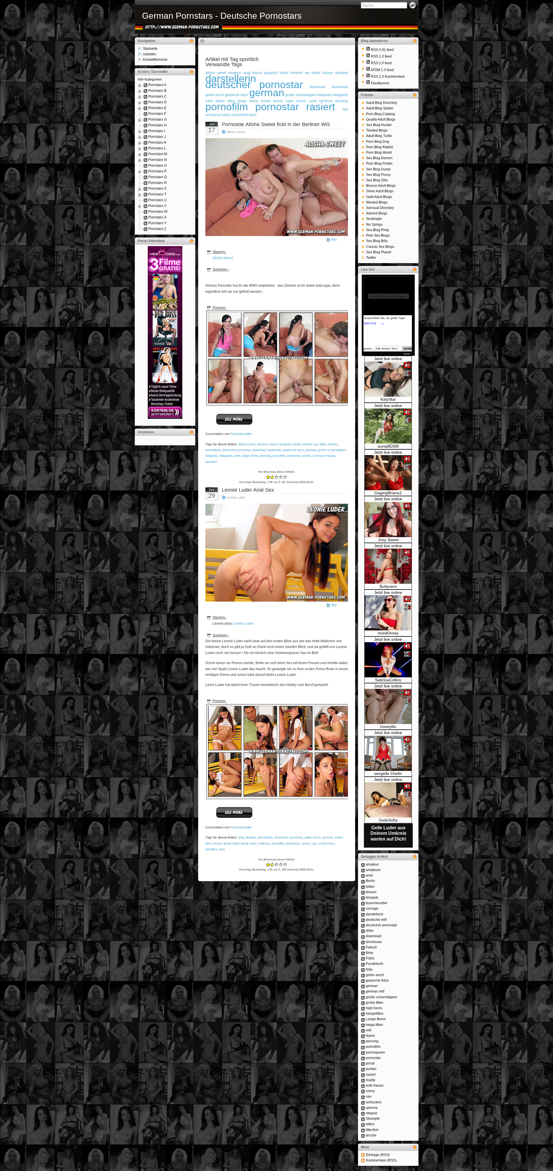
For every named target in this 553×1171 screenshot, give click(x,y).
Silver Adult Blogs (379, 191)
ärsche (371, 1135)
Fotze (370, 958)
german (266, 92)
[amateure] (363, 870)
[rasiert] (363, 1075)
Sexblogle (374, 219)
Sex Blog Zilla (377, 180)
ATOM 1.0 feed (382, 70)
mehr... (408, 354)
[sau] (363, 1096)
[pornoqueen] (363, 1052)
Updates (149, 54)
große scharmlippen (301, 95)
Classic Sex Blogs (380, 247)
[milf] (363, 1030)
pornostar (277, 107)
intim (237, 455)
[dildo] (363, 931)
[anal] (363, 875)
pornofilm (226, 107)
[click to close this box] (191, 41)
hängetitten (374, 1014)
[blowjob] (363, 898)
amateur (262, 444)
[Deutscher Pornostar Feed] (368, 83)
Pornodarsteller (241, 434)
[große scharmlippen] (363, 997)
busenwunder (376, 903)
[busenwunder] (363, 903)
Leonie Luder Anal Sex (248, 490)
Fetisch (371, 947)
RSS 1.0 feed (381, 56)
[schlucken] (363, 1102)
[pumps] (363, 1069)
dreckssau (374, 942)
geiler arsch (214, 95)
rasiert (320, 107)
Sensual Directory (380, 208)
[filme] (363, 953)
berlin (284, 73)
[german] (363, 986)
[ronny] (363, 1091)
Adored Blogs (376, 213)
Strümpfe (373, 1119)
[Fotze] (363, 958)
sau (345, 109)
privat (370, 1063)
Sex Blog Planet (378, 252)
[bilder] (363, 887)
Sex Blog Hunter (379, 125)
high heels (374, 1008)
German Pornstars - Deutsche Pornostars (222, 15)
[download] (363, 936)
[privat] (363, 1063)
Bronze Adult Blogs (381, 186)
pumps (371, 1069)
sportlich (211, 461)
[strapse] (363, 1113)
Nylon (370, 1036)
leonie (218, 843)
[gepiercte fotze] (363, 980)
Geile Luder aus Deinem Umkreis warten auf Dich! (388, 833)
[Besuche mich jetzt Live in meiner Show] (388, 395)
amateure (373, 870)
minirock (264, 843)
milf (368, 1030)
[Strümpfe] (363, 1119)
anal (241, 837)
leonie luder (231, 843)
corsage (372, 908)
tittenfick (372, 1130)
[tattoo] (363, 1124)
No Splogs (374, 225)
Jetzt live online (388, 358)
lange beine (248, 101)
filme (369, 953)
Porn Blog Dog (377, 142)
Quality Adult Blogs (380, 119)
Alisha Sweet (236, 132)
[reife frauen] (363, 1085)
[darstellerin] (363, 914)
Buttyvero (388, 586)
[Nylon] (363, 1036)
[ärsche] (363, 1135)
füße (369, 969)
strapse (371, 1113)
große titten (374, 1003)
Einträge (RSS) (378, 1155)
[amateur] (363, 864)
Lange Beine (376, 1019)
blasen (328, 73)
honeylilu (388, 726)
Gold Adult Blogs (379, 197)
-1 (270, 477)
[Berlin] (363, 881)
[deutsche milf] (363, 920)
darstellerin (213, 450)
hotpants (324, 95)
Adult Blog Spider (379, 108)
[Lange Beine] (363, 1019)
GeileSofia (388, 820)
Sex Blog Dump (378, 169)
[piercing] (363, 1041)
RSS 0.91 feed (382, 50)
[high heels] (363, 1008)
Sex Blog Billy (377, 241)
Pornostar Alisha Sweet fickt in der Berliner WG (276, 124)
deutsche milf (376, 920)
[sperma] (363, 1108)
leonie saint (248, 843)
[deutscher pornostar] (363, 925)
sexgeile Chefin (388, 773)
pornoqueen (375, 1052)
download (317, 87)
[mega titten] (363, 1025)
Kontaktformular (155, 60)
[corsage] (363, 908)
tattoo (370, 1124)
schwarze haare (217, 115)
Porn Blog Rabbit (379, 147)
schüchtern (240, 115)
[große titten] (363, 1003)
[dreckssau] (363, 942)
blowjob (342, 73)
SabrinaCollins (388, 680)
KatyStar (388, 399)
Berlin (370, 881)
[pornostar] (363, 1058)
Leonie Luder (236, 497)
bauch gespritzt (264, 73)
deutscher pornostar (254, 84)
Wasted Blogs (377, 202)
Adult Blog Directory (381, 103)
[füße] (363, 969)
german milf (375, 991)
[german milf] (363, 991)
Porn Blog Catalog (380, 114)
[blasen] (363, 892)
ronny (370, 1091)
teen (252, 115)
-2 (268, 477)
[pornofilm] (363, 1047)
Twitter (371, 258)
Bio (334, 239)
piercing (341, 101)
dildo (370, 931)
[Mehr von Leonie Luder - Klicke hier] (234, 817)
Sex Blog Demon (379, 158)
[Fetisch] (363, 947)
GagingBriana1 (388, 493)
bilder (316, 73)
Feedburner (380, 83)
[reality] (363, 1080)
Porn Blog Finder (379, 163)
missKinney (388, 633)
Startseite (150, 49)
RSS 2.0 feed (381, 63)
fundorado (340, 87)
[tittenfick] (363, 1130)
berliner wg (300, 73)
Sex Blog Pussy (378, 175)
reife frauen (375, 1085)
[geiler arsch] (363, 975)
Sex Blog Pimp (377, 230)
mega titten (374, 1025)
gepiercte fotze (236, 95)
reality (370, 1080)
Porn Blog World (379, 153)
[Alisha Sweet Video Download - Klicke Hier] (234, 424)
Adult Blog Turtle (379, 136)
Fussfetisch (374, 964)
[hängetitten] (363, 1014)
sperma (372, 1108)
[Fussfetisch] (363, 964)
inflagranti (340, 95)
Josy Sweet (388, 539)
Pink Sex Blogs (378, 235)
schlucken (374, 1102)
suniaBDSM (388, 446)
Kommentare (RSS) (381, 1160)
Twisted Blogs (377, 130)
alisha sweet (246, 444)
